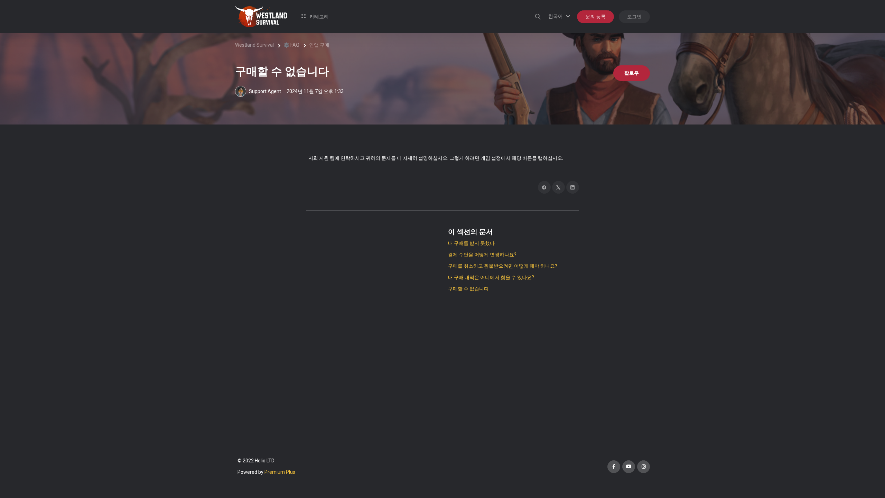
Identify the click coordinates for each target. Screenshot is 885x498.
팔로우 (631, 73)
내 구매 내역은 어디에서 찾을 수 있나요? (491, 277)
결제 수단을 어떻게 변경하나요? (482, 254)
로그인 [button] (634, 16)
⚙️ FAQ (291, 45)
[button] (560, 16)
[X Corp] (558, 187)
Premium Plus (279, 472)
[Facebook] (544, 187)
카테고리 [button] (318, 16)
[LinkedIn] (572, 187)
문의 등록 (595, 16)
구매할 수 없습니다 (468, 289)
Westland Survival (254, 45)
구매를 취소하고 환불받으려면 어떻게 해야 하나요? (502, 266)
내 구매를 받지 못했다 (471, 243)
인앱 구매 (319, 45)
